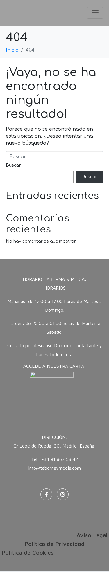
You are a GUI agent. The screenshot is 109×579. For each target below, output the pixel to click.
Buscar (13, 165)
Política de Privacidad (54, 543)
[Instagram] (63, 494)
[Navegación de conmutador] (95, 13)
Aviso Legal (92, 535)
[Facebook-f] (46, 494)
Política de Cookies (27, 552)
